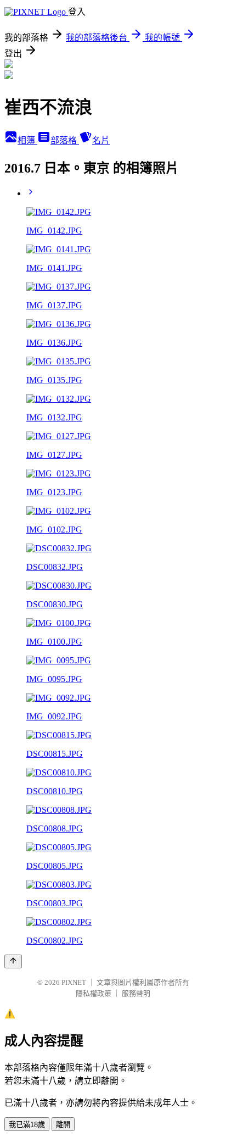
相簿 (27, 140)
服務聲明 (136, 993)
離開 (63, 1125)
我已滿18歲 (27, 1125)
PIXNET (73, 982)
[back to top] (13, 961)
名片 (101, 140)
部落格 (64, 140)
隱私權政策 (93, 993)
